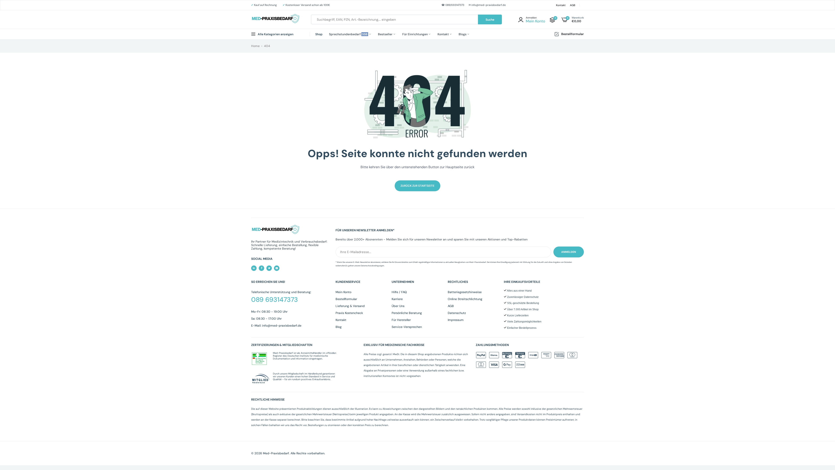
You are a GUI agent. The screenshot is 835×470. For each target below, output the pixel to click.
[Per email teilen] (276, 268)
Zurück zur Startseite (417, 186)
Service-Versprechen (407, 327)
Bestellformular (572, 34)
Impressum (456, 320)
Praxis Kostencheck (349, 313)
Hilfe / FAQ (399, 292)
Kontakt (561, 5)
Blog (339, 327)
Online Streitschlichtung (465, 299)
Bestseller (385, 34)
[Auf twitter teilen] (269, 268)
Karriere (397, 299)
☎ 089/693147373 (452, 5)
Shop (318, 34)
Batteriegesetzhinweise (465, 292)
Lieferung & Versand (350, 306)
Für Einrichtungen (415, 34)
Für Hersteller (401, 320)
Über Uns (398, 306)
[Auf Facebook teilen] (261, 268)
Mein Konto (343, 292)
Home (255, 46)
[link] (823, 438)
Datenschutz (457, 313)
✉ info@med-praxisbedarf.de (487, 5)
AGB (572, 5)
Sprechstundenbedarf (348, 34)
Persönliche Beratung (407, 313)
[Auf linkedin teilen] (254, 268)
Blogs (463, 34)
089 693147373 (274, 299)
